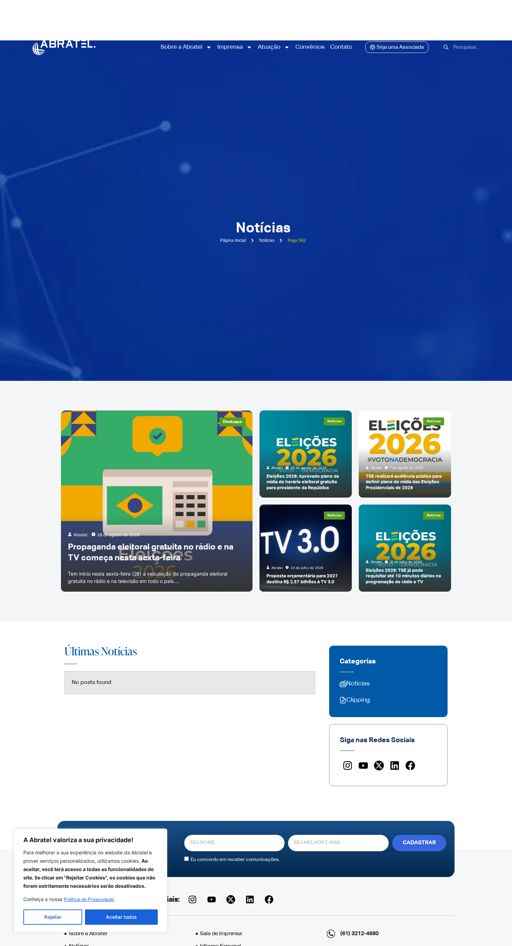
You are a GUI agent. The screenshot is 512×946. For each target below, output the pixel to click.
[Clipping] (343, 700)
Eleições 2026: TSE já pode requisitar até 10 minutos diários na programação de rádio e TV (403, 576)
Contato (341, 47)
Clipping (358, 700)
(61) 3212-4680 (359, 934)
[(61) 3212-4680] (331, 934)
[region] (90, 880)
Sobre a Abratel (181, 47)
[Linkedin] (394, 766)
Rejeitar (52, 917)
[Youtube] (363, 766)
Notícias (334, 421)
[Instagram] (348, 766)
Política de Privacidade (89, 899)
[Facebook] (410, 766)
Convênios (310, 47)
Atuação (269, 47)
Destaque (232, 422)
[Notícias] (343, 683)
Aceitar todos (121, 917)
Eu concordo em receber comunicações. (235, 859)
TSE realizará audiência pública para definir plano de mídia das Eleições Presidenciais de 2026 (404, 482)
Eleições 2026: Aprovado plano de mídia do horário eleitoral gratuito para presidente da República (302, 482)
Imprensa (230, 47)
